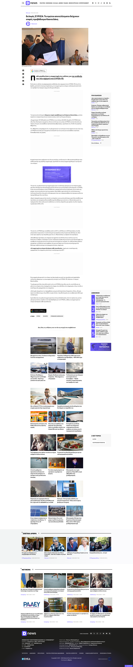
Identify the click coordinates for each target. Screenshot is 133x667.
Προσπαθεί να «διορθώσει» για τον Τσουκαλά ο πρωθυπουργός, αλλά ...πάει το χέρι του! (100, 137)
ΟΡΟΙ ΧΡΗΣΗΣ (41, 653)
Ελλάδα (93, 118)
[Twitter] (23, 74)
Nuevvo (70, 660)
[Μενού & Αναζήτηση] (23, 3)
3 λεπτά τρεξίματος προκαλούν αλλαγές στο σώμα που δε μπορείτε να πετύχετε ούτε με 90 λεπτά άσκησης (38, 473)
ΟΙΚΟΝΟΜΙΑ (49, 3)
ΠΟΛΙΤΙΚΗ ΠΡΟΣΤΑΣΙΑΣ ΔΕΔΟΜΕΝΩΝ (55, 653)
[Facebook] (23, 70)
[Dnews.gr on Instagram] (98, 3)
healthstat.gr (47, 594)
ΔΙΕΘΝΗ (61, 3)
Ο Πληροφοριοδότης (96, 140)
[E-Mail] (23, 80)
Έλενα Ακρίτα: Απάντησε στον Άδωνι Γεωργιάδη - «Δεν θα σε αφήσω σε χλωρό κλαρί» (55, 554)
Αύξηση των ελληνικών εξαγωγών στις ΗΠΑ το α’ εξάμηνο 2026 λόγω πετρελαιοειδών (54, 615)
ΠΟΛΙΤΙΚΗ (42, 3)
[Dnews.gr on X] (96, 3)
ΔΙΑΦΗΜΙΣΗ (32, 653)
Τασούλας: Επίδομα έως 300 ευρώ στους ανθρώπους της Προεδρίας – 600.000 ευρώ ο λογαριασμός (69, 357)
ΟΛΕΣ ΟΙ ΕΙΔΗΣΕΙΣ (84, 633)
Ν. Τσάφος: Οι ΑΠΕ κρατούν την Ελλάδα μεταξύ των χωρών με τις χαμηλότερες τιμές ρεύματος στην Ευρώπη (100, 615)
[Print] (23, 84)
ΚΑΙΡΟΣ (94, 439)
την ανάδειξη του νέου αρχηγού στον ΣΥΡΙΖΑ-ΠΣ (59, 77)
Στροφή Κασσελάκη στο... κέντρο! (98, 552)
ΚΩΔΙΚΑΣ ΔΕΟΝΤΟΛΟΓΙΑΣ (92, 653)
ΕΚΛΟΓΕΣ (45, 316)
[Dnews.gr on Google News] (104, 3)
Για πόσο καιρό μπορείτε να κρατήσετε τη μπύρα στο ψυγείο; (56, 471)
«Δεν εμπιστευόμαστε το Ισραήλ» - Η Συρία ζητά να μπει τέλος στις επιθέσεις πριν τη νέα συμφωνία (100, 99)
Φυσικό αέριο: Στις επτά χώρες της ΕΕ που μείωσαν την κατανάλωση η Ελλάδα (55, 519)
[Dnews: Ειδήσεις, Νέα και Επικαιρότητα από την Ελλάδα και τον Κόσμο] (31, 3)
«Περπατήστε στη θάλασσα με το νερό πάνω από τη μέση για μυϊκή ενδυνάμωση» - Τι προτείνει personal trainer (103, 298)
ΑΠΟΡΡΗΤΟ (129, 666)
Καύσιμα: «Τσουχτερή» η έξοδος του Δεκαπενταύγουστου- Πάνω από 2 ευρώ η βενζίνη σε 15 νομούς (69, 500)
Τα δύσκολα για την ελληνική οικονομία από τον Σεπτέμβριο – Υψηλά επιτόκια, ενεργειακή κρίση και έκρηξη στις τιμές (74, 378)
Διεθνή (93, 102)
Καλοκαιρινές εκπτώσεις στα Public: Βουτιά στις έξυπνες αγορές (38, 425)
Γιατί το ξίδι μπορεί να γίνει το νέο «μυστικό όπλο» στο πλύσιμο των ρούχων (103, 308)
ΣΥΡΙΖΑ (38, 316)
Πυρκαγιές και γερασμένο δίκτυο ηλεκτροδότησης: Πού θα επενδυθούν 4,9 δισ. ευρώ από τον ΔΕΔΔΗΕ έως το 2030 (42, 500)
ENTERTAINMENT (84, 3)
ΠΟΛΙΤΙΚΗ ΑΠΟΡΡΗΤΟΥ (71, 653)
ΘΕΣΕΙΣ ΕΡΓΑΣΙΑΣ (74, 3)
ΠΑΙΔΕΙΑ (66, 3)
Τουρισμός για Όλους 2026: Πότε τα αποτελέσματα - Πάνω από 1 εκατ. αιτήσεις (103, 324)
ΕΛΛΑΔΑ (55, 3)
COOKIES (81, 653)
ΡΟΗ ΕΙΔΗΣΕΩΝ (96, 95)
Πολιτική (28, 12)
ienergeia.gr (23, 594)
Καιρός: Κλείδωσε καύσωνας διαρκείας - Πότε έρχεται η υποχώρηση (56, 376)
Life (97, 311)
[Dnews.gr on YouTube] (107, 3)
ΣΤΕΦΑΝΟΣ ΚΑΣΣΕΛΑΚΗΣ (57, 316)
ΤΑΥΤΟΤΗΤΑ (25, 653)
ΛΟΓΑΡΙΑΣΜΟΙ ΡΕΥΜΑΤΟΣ (99, 442)
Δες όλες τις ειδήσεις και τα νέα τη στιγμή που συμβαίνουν (57, 327)
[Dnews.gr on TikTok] (101, 3)
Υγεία (97, 303)
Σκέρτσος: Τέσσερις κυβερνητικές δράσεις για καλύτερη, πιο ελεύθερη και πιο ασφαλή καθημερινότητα (100, 107)
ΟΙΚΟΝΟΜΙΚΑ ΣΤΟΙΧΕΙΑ (105, 653)
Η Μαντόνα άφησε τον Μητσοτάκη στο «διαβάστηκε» (102, 316)
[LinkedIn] (23, 77)
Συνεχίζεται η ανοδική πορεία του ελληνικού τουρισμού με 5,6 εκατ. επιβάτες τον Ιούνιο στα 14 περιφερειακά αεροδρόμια (73, 427)
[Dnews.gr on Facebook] (93, 3)
